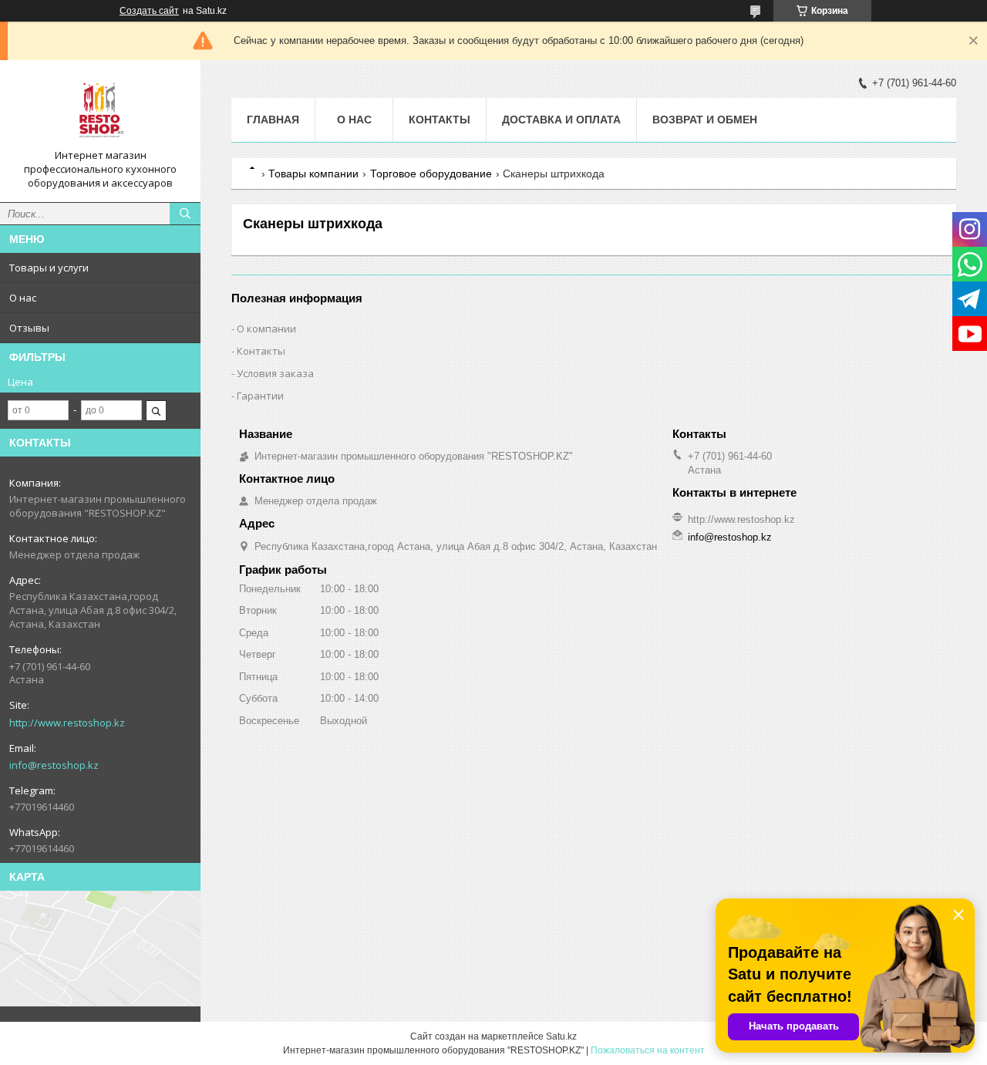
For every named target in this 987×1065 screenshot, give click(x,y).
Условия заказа (275, 373)
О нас (22, 298)
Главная (273, 119)
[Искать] (185, 213)
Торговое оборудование (431, 173)
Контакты (439, 119)
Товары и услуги (49, 268)
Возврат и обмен (704, 119)
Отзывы (29, 328)
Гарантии (260, 396)
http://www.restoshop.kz (67, 723)
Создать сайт (149, 10)
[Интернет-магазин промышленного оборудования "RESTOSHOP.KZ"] (100, 110)
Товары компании (313, 173)
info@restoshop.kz (54, 765)
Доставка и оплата (561, 119)
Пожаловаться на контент (648, 1050)
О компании (266, 328)
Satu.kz (561, 1036)
